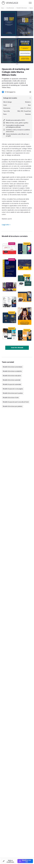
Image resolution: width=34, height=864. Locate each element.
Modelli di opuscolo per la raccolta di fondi (16, 402)
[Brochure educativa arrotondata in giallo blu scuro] (24, 296)
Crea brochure (10, 8)
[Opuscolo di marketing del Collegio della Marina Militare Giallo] (9, 318)
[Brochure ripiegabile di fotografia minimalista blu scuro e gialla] (9, 333)
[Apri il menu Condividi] (30, 92)
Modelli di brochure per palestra (12, 406)
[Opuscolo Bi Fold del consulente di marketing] (24, 265)
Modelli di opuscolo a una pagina (13, 389)
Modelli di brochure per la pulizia (13, 393)
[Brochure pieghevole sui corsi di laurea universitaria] (9, 286)
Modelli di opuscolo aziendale (12, 384)
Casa (2, 8)
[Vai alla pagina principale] (10, 2)
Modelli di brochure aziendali (11, 380)
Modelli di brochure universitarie (12, 367)
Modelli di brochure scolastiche (12, 371)
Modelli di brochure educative (12, 375)
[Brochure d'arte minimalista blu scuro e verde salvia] (24, 249)
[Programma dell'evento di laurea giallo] (24, 316)
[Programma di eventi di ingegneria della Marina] (9, 268)
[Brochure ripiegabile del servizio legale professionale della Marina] (24, 335)
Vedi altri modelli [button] (17, 347)
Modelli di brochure (22, 8)
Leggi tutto (6, 224)
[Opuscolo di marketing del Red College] (9, 249)
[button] (9, 861)
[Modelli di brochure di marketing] (24, 280)
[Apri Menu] (30, 3)
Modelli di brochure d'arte (11, 397)
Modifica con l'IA (26, 861)
